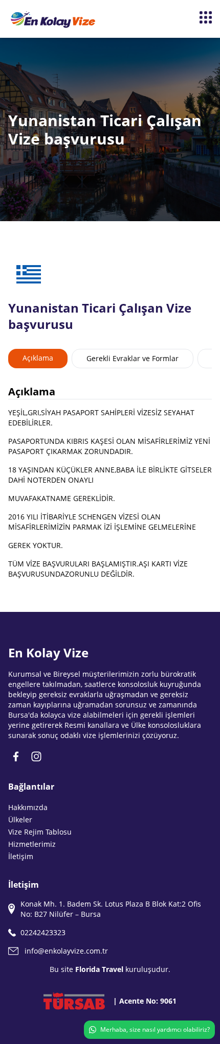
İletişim (20, 856)
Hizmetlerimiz (32, 844)
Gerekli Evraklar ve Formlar (132, 358)
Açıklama (38, 358)
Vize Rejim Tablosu (40, 832)
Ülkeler (20, 819)
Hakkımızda (28, 807)
